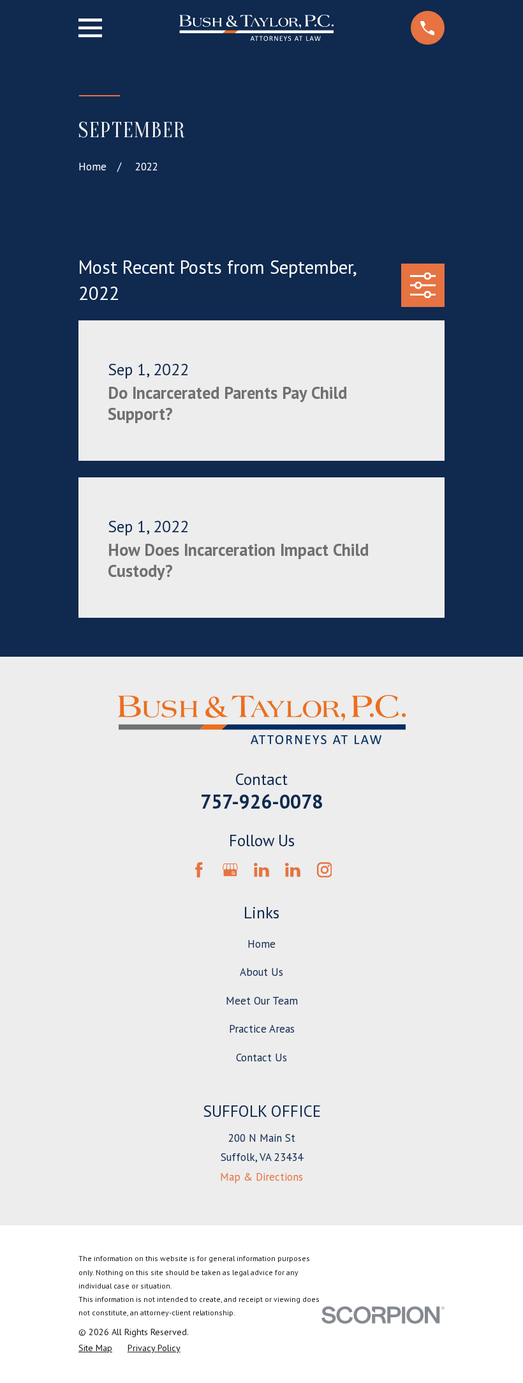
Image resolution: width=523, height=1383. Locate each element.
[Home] (256, 28)
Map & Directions (261, 1177)
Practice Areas (262, 1029)
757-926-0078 (261, 801)
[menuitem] (95, 1348)
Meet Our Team (262, 1001)
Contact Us (261, 1057)
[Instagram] (324, 870)
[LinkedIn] (261, 870)
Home (261, 944)
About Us (261, 972)
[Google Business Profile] (230, 870)
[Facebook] (199, 870)
